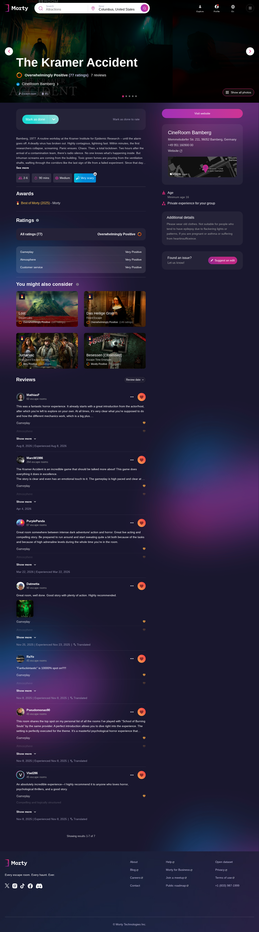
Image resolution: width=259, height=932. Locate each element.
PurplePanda (36, 521)
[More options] (132, 397)
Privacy (220, 869)
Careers (135, 877)
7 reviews (98, 75)
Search (50, 6)
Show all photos (241, 92)
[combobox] (120, 9)
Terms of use (223, 877)
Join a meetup (175, 877)
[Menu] (250, 8)
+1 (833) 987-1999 (227, 885)
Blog (133, 869)
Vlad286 (32, 773)
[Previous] (9, 51)
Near (101, 6)
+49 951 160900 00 (180, 145)
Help (169, 861)
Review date (133, 379)
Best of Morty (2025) (35, 203)
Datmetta (33, 584)
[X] (7, 885)
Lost (22, 313)
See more (22, 167)
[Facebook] (30, 886)
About (134, 861)
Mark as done (35, 119)
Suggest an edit (225, 260)
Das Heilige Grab (100, 313)
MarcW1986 (35, 458)
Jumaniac (26, 355)
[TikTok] (22, 886)
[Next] (250, 51)
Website (173, 150)
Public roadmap (176, 885)
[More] (54, 119)
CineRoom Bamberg (38, 84)
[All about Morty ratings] (37, 220)
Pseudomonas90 (38, 710)
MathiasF (33, 395)
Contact (135, 885)
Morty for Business (178, 869)
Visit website (202, 113)
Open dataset (224, 861)
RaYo (30, 656)
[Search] (144, 8)
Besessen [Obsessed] (104, 355)
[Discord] (39, 886)
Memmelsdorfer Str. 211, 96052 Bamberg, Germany (202, 139)
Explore (200, 11)
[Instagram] (14, 885)
